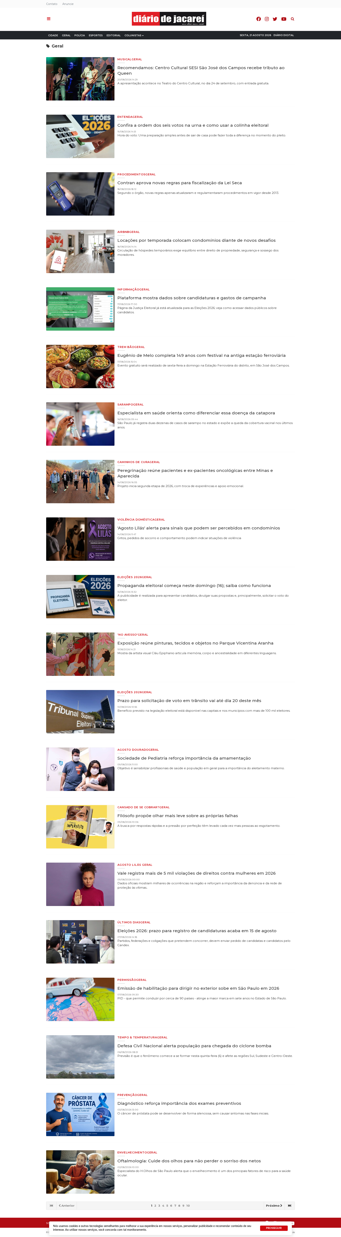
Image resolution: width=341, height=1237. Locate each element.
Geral (66, 35)
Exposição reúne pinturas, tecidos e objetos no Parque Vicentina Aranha (195, 643)
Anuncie (68, 4)
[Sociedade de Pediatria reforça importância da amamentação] (80, 769)
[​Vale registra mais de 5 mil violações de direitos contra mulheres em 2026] (80, 884)
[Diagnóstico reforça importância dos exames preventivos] (80, 1114)
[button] (48, 19)
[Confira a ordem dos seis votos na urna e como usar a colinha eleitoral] (80, 136)
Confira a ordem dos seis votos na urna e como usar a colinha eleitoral (193, 125)
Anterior (68, 1205)
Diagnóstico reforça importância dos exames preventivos (179, 1103)
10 (188, 1205)
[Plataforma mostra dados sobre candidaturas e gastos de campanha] (80, 309)
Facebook (258, 19)
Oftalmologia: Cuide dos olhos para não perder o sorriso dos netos (189, 1160)
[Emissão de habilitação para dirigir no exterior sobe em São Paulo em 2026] (80, 999)
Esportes (96, 35)
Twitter (275, 19)
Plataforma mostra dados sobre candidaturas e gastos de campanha (191, 297)
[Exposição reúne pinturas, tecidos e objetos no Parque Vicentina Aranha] (80, 654)
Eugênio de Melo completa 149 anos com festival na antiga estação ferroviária (201, 355)
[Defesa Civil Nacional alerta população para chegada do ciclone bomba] (80, 1057)
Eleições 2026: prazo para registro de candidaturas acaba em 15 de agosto (196, 930)
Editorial (114, 35)
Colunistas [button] (133, 35)
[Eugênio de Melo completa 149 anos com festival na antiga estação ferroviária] (80, 366)
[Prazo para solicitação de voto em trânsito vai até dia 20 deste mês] (80, 711)
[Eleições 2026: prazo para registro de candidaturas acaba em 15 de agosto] (80, 942)
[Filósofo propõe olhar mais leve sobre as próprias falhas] (80, 826)
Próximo (273, 1205)
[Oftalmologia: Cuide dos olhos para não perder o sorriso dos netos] (80, 1172)
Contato (51, 4)
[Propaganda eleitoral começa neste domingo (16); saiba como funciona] (80, 596)
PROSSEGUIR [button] (274, 1228)
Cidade (53, 35)
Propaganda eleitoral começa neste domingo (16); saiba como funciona (194, 585)
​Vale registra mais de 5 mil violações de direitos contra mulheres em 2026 (196, 873)
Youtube (283, 19)
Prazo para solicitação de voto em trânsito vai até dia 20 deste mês (189, 700)
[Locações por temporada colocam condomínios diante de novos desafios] (80, 251)
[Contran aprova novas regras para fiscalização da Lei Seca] (80, 194)
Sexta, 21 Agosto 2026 (255, 35)
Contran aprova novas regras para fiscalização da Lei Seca (179, 182)
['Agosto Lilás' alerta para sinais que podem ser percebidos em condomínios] (80, 539)
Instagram (267, 19)
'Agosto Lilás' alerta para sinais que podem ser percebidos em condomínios (198, 527)
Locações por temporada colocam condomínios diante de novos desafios (196, 240)
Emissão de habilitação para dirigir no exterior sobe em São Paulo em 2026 (198, 988)
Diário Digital (284, 35)
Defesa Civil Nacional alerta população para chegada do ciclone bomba (194, 1045)
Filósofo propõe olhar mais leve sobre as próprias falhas (177, 815)
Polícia (79, 35)
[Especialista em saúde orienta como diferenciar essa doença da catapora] (80, 424)
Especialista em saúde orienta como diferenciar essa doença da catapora (196, 412)
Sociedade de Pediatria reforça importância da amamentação (184, 758)
